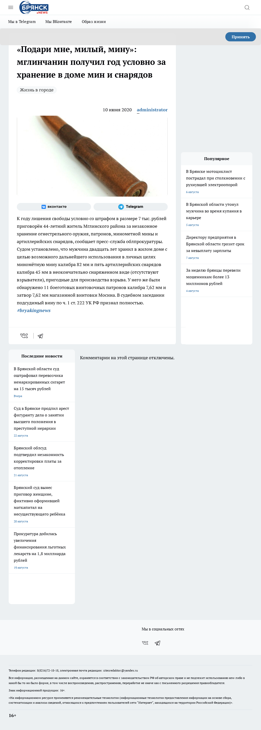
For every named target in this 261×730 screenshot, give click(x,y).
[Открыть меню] (11, 7)
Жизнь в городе (37, 90)
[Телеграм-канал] (131, 207)
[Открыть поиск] (247, 7)
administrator (152, 110)
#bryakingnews (33, 310)
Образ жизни (94, 21)
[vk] (24, 335)
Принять (241, 36)
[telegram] (42, 335)
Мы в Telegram (22, 21)
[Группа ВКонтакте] (54, 207)
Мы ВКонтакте (58, 21)
